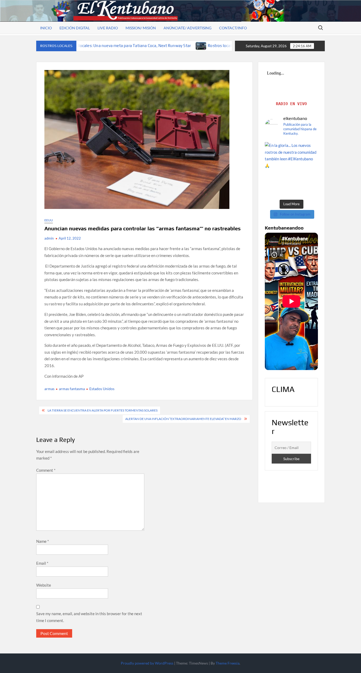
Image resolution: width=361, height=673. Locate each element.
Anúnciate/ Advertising (187, 28)
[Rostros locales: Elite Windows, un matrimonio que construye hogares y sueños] (162, 45)
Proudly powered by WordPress (147, 663)
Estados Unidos (101, 388)
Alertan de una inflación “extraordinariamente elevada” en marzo (183, 419)
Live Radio (108, 28)
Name (42, 541)
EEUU (48, 220)
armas (49, 388)
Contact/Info (233, 28)
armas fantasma (72, 388)
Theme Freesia (227, 663)
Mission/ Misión (141, 28)
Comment (45, 470)
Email (42, 563)
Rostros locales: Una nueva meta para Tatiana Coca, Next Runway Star (88, 45)
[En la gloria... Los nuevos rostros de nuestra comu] (291, 168)
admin (49, 238)
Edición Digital (74, 28)
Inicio (46, 28)
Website (43, 585)
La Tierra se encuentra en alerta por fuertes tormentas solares (103, 410)
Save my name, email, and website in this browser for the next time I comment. (89, 617)
